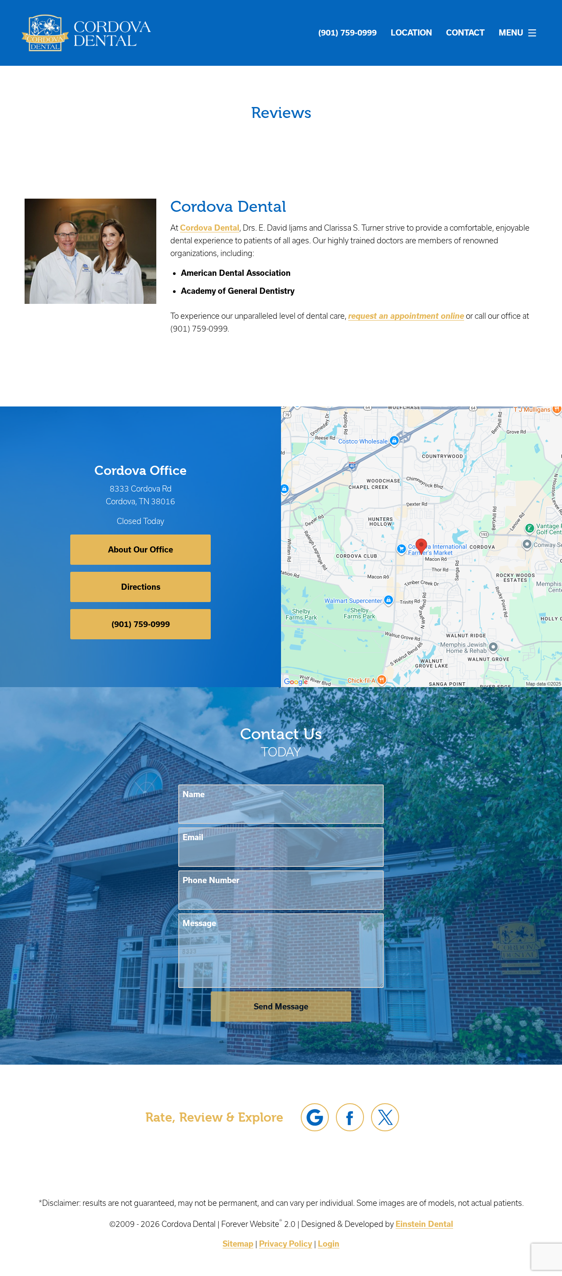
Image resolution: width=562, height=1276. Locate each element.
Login (328, 1243)
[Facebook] (350, 1117)
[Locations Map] (421, 546)
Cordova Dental (209, 227)
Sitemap (238, 1243)
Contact (465, 32)
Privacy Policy (285, 1243)
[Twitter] (385, 1117)
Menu (511, 32)
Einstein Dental (424, 1223)
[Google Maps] (315, 1117)
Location (411, 32)
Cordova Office (140, 470)
